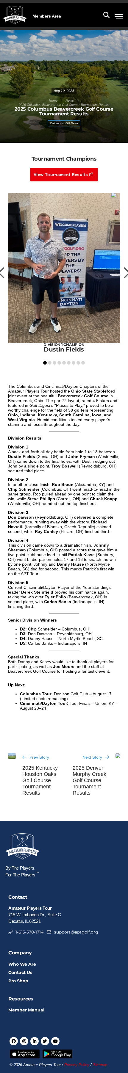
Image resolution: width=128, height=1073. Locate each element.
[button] (47, 15)
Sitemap (100, 1065)
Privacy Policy (76, 1065)
